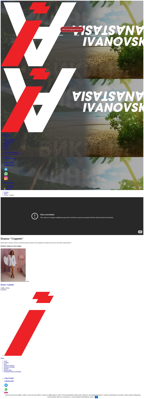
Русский (44, 35)
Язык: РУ (3, 1)
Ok (96, 397)
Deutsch (76, 35)
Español (93, 35)
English (60, 35)
